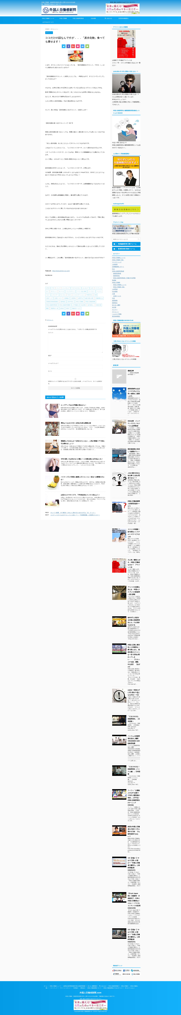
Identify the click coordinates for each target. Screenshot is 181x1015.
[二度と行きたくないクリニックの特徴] (126, 357)
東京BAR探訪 (116, 316)
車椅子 (68, 308)
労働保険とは (99, 298)
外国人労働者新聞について (94, 988)
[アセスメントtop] (126, 231)
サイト (50, 371)
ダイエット (54, 291)
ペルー (48, 295)
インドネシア (66, 288)
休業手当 (80, 298)
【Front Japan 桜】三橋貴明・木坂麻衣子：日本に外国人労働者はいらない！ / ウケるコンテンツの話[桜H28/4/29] (134, 900)
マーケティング (116, 262)
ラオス (69, 295)
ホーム (45, 986)
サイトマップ (53, 988)
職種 (47, 308)
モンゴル (62, 295)
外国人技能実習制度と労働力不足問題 (124, 278)
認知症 (62, 308)
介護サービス (58, 298)
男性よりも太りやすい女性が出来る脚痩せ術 (76, 423)
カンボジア (85, 288)
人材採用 (114, 264)
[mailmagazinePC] (126, 211)
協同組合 (63, 301)
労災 (113, 298)
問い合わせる (108, 18)
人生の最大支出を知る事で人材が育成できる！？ (134, 475)
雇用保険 (114, 300)
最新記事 (131, 371)
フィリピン (91, 291)
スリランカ (98, 288)
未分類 (114, 307)
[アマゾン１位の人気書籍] (126, 44)
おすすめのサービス (48, 22)
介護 (95, 295)
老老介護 (98, 305)
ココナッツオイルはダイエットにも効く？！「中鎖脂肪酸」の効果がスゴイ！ (75, 515)
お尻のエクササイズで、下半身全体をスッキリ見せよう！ (80, 495)
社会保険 (93, 18)
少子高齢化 (75, 305)
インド (58, 288)
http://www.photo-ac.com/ (61, 271)
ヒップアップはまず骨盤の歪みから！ (73, 405)
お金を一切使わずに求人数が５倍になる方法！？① (134, 692)
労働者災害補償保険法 (52, 301)
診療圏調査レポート (118, 266)
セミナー (114, 309)
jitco (113, 269)
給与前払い (91, 305)
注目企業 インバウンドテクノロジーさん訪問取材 (134, 423)
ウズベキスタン (76, 288)
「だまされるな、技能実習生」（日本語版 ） (134, 718)
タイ (47, 291)
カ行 (92, 288)
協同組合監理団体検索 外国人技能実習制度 (74, 986)
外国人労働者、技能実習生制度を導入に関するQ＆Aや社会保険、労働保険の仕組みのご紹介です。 (90, 996)
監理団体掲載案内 (123, 18)
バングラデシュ (70, 291)
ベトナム (99, 291)
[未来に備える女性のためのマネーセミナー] (123, 13)
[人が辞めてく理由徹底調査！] (126, 185)
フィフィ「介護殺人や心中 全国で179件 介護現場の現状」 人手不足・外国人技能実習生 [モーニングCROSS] (134, 797)
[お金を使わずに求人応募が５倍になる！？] (126, 92)
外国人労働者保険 (90, 301)
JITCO (48, 288)
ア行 (53, 288)
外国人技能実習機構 (64, 305)
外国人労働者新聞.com (90, 992)
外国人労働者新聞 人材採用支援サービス (134, 503)
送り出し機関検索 (92, 986)
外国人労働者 (63, 18)
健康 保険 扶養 (89, 298)
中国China (89, 295)
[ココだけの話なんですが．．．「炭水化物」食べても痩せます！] (82, 46)
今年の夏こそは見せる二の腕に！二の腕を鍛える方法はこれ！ (82, 459)
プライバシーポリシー (65, 988)
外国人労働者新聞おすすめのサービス (113, 988)
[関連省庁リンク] (126, 972)
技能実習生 (116, 275)
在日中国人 (71, 301)
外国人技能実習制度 (78, 18)
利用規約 (75, 988)
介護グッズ (49, 298)
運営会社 (82, 988)
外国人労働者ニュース (48, 18)
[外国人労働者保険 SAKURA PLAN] (126, 330)
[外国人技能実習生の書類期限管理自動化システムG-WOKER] (126, 140)
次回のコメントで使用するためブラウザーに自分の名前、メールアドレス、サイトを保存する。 (75, 382)
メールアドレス (53, 363)
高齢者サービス (76, 308)
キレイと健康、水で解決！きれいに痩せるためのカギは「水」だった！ (73, 513)
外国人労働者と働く (118, 260)
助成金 (114, 280)
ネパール (61, 291)
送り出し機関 (116, 305)
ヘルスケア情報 (116, 314)
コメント (50, 332)
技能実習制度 (117, 273)
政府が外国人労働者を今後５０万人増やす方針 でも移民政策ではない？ (134, 831)
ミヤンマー (55, 295)
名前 (50, 355)
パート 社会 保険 (81, 291)
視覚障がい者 (54, 308)
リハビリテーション (78, 295)
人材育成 (114, 289)
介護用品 (73, 298)
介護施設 (66, 298)
